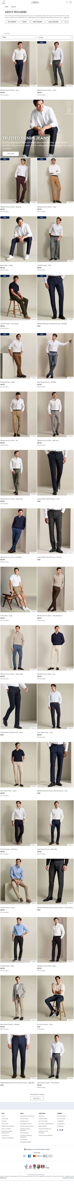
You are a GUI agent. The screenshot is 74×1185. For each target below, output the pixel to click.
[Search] (67, 2)
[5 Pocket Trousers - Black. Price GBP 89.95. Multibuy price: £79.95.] (18, 940)
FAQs (3, 1116)
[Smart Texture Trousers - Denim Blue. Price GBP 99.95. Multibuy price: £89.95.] (55, 823)
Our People (60, 1126)
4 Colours (70, 377)
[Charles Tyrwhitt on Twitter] (63, 1130)
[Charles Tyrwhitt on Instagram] (60, 1130)
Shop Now (10, 154)
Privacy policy (24, 1118)
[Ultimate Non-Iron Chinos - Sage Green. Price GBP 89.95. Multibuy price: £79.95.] (18, 472)
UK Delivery (5, 1118)
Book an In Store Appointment (7, 1132)
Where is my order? (7, 1138)
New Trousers (12, 22)
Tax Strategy (24, 1139)
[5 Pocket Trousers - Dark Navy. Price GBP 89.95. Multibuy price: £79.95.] (18, 823)
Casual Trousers (53, 22)
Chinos (24, 22)
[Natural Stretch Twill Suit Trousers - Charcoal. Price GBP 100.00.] (55, 531)
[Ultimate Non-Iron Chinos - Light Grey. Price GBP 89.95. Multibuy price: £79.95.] (55, 414)
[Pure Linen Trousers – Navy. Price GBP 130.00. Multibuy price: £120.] (55, 998)
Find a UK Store (6, 1129)
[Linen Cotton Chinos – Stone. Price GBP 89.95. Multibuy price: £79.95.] (18, 764)
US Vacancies (61, 1118)
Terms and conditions (27, 1116)
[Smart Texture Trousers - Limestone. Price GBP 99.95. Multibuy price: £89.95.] (18, 998)
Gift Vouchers (43, 1121)
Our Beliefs (60, 1121)
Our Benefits (61, 1123)
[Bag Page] (70, 2)
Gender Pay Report (25, 1142)
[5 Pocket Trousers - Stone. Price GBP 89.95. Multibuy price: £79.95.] (18, 881)
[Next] (67, 22)
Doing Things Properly (46, 1135)
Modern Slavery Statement (25, 1129)
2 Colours (70, 728)
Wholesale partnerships (46, 1123)
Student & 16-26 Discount (43, 1132)
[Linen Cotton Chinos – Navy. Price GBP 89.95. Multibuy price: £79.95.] (55, 706)
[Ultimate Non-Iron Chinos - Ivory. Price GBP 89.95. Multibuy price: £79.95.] (55, 648)
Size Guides (5, 1123)
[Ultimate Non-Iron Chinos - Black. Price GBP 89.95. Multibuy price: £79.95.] (55, 940)
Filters (4, 37)
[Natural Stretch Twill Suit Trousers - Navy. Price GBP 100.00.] (55, 472)
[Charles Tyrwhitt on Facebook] (58, 1130)
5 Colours (70, 494)
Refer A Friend (43, 1126)
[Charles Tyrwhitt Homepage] (35, 2)
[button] (37, 1098)
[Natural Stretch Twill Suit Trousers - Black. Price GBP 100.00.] (18, 706)
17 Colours (33, 86)
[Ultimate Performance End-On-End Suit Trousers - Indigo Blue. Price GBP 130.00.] (18, 1056)
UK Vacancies (61, 1116)
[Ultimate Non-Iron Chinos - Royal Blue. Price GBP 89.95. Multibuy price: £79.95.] (18, 531)
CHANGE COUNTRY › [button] (68, 1178)
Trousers (13, 6)
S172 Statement (24, 1133)
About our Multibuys (8, 1126)
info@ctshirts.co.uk (69, 1176)
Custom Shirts (43, 1118)
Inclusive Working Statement (26, 1136)
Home (6, 6)
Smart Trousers (37, 22)
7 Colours (70, 261)
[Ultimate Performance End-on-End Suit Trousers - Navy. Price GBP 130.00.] (55, 764)
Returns (6, 1121)
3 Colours (70, 319)
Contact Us (5, 1135)
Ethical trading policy (27, 1126)
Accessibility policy (25, 1123)
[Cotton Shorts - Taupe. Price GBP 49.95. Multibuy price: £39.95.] (18, 589)
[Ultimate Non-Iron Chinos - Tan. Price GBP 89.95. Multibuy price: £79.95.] (18, 414)
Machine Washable (69, 114)
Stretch (69, 107)
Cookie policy (24, 1121)
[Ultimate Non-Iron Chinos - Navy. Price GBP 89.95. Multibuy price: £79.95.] (18, 64)
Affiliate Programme (45, 1129)
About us (41, 1116)
